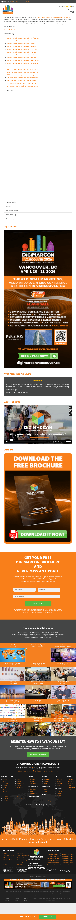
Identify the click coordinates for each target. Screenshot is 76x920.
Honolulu (5, 794)
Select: (17, 768)
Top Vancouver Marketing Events (53, 860)
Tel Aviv (46, 791)
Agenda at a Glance (9, 856)
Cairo (45, 797)
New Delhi (59, 779)
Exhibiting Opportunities (24, 862)
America (70, 779)
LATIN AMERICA (33, 786)
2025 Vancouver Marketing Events (53, 856)
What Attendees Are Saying (17, 373)
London (32, 799)
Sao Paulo (32, 793)
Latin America (71, 787)
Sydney (59, 795)
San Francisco (20, 794)
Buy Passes (20, 853)
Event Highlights (12, 401)
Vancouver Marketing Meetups (68, 858)
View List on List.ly (9, 29)
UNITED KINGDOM (33, 796)
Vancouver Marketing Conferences (53, 862)
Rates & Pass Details (23, 856)
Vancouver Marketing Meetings (68, 856)
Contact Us (20, 864)
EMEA (69, 785)
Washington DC (21, 798)
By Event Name (26, 768)
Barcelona (46, 781)
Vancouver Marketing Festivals (68, 854)
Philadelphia (20, 787)
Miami (18, 779)
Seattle (18, 796)
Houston (5, 796)
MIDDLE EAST (46, 786)
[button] (67, 380)
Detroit (5, 792)
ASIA (56, 777)
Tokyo (58, 786)
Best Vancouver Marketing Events (53, 858)
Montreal (32, 779)
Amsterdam (47, 779)
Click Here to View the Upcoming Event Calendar (38, 771)
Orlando (19, 785)
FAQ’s (5, 864)
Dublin (45, 783)
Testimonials (20, 858)
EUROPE (44, 777)
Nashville (19, 781)
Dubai (45, 789)
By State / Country (46, 768)
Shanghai (59, 781)
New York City (20, 783)
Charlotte (5, 783)
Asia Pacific (71, 781)
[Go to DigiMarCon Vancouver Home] (8, 15)
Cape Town (46, 799)
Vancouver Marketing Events (53, 854)
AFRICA (44, 794)
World (69, 790)
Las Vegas (5, 798)
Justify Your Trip (11, 215)
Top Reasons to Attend (10, 862)
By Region (57, 768)
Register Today (11, 202)
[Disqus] (38, 119)
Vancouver (33, 783)
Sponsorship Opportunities (25, 860)
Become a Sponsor (12, 219)
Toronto (32, 781)
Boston (5, 781)
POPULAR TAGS (52, 850)
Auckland (59, 791)
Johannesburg (47, 801)
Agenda (8, 206)
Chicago (5, 785)
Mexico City (33, 789)
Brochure (8, 449)
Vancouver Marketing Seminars (68, 860)
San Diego (19, 792)
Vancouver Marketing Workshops (68, 865)
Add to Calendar (28, 2)
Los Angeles (6, 800)
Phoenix (19, 790)
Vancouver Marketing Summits (68, 862)
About (5, 853)
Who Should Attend (12, 210)
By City (36, 768)
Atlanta (5, 779)
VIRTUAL (69, 777)
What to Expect (8, 858)
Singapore (59, 783)
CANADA (31, 777)
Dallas (4, 787)
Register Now (10, 226)
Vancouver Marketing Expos (53, 865)
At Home (70, 783)
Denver (5, 790)
